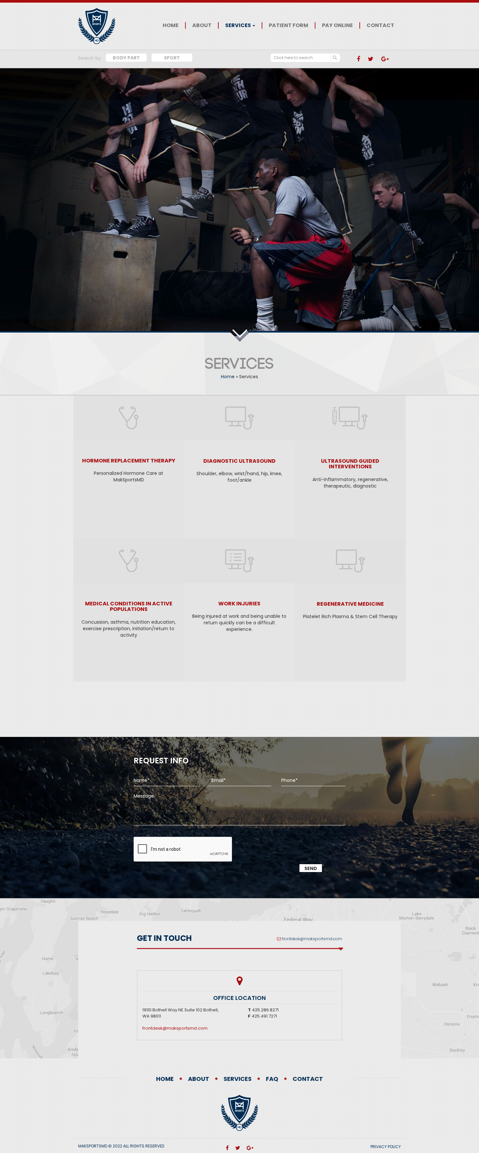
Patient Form (288, 25)
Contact (380, 25)
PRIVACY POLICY (385, 1146)
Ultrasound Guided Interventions (350, 464)
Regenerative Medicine (350, 604)
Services (238, 25)
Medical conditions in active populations (128, 606)
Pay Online (337, 25)
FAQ (272, 1079)
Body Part (126, 58)
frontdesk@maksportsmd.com (312, 939)
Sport (172, 58)
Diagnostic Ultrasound (239, 461)
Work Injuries (239, 603)
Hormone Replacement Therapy (128, 460)
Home (171, 25)
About (201, 25)
